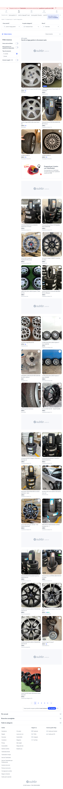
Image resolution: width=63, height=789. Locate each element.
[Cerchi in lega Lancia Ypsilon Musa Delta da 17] (52, 599)
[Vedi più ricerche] (60, 15)
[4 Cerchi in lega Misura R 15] (31, 332)
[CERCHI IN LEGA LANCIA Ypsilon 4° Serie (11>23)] (31, 281)
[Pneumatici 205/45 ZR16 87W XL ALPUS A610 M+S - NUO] (31, 481)
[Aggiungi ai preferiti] (39, 65)
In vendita (5, 53)
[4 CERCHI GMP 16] (31, 144)
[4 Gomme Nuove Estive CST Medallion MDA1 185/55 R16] (52, 215)
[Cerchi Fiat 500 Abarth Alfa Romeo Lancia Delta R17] (31, 683)
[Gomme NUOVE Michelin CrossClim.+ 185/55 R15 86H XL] (52, 448)
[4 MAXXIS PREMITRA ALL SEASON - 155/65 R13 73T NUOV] (31, 215)
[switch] (16, 43)
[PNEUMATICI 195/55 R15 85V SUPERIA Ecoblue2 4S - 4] (52, 514)
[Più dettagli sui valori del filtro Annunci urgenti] (12, 60)
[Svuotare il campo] (19, 26)
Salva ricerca (8, 34)
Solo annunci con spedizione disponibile (8, 47)
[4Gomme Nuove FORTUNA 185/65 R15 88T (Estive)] (52, 112)
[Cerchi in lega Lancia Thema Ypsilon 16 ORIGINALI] (52, 79)
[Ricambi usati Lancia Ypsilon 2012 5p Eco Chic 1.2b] (52, 481)
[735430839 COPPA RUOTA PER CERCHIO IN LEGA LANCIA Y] (31, 365)
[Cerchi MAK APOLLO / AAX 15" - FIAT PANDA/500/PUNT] (31, 514)
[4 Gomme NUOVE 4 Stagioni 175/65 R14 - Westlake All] (31, 448)
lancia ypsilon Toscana (36, 15)
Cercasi (5, 56)
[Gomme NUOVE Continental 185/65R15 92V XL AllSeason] (52, 281)
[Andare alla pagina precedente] (31, 703)
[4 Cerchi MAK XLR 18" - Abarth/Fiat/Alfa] (52, 398)
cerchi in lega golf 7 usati (24, 15)
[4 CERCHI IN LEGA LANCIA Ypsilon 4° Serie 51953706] (52, 332)
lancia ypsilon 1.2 (13, 15)
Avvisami (53, 708)
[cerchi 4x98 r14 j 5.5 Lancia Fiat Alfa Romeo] (31, 79)
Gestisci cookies (5, 748)
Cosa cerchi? (6, 23)
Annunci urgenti (6, 60)
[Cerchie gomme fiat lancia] (31, 398)
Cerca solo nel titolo (7, 43)
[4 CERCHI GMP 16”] (52, 144)
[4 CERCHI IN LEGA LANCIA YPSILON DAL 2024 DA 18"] (31, 599)
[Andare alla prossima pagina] (51, 703)
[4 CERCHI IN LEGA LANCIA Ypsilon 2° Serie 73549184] (52, 365)
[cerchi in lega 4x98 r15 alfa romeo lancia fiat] (31, 112)
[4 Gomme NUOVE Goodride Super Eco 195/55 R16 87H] (31, 566)
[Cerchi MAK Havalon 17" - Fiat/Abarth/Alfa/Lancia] (31, 248)
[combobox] (12, 26)
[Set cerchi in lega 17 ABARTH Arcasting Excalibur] (52, 248)
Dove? (43, 23)
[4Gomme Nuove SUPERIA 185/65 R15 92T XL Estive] (52, 566)
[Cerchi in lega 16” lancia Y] (52, 632)
